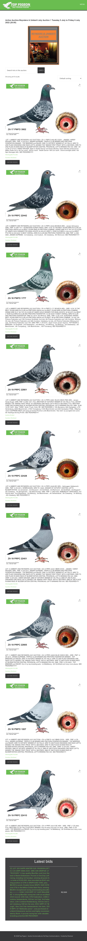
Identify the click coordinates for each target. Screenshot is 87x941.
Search (41, 70)
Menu (82, 4)
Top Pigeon (19, 6)
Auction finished (12, 162)
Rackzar (70, 936)
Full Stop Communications (51, 936)
